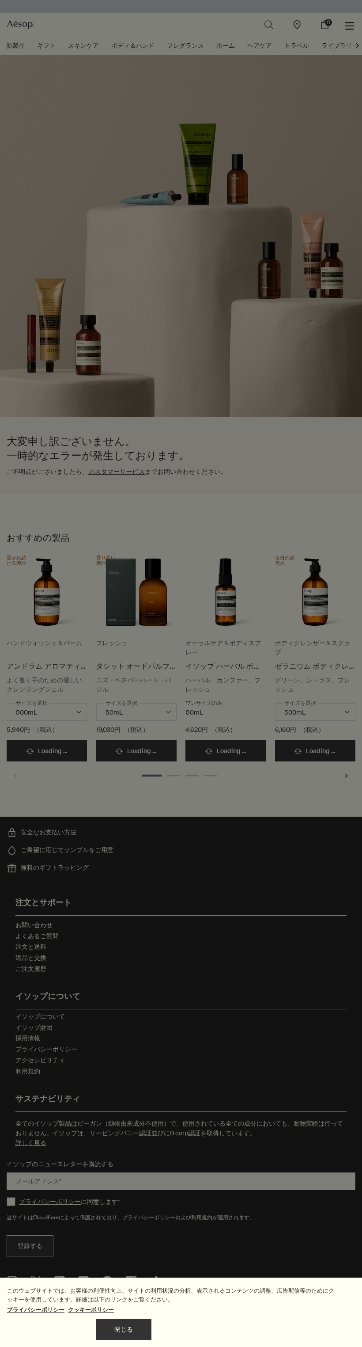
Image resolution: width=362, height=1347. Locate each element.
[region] (181, 1312)
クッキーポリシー (91, 1309)
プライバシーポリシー (35, 1309)
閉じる (123, 1329)
